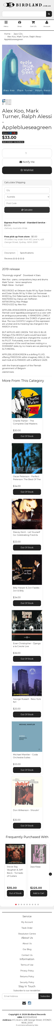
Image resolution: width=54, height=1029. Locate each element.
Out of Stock (15, 893)
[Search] (49, 14)
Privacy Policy (27, 970)
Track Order (27, 928)
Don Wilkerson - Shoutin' (26, 810)
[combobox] (24, 14)
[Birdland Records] (27, 4)
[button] (23, 846)
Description (9, 253)
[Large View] (6, 102)
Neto (36, 1025)
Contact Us (27, 955)
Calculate (28, 210)
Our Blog (27, 949)
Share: (5, 133)
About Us (27, 943)
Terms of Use (27, 965)
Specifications (27, 253)
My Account (27, 922)
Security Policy (27, 982)
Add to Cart (38, 893)
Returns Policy (27, 976)
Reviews (8, 258)
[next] (50, 874)
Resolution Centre (27, 934)
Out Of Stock (27, 436)
